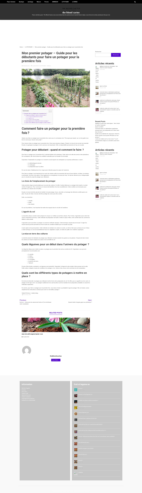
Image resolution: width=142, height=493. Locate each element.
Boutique (21, 1)
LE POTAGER (65, 1)
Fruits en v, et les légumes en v (85, 394)
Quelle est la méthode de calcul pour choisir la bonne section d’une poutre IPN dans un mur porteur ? (110, 102)
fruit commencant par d (83, 442)
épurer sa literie (103, 86)
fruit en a (80, 466)
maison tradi (25, 393)
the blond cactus (71, 12)
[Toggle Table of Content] (49, 111)
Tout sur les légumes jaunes (84, 406)
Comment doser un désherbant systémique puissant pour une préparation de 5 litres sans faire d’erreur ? (110, 94)
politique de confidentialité (28, 400)
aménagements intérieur (28, 398)
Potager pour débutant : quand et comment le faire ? (36, 115)
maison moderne (26, 396)
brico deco (24, 391)
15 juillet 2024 (26, 336)
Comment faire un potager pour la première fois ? (35, 113)
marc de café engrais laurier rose (32, 334)
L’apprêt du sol (31, 118)
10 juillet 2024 (35, 65)
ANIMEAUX (55, 1)
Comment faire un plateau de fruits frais (87, 418)
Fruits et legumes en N (83, 412)
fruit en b (80, 460)
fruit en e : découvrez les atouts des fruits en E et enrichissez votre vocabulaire (96, 436)
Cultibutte (80, 472)
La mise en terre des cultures (33, 119)
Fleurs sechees (11, 1)
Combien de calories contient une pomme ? (88, 400)
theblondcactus (26, 65)
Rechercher (98, 51)
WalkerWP (87, 491)
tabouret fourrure (26, 395)
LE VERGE (74, 1)
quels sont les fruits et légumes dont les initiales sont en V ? (92, 430)
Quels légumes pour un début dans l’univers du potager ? (37, 120)
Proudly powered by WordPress (60, 491)
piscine (46, 1)
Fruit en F (80, 388)
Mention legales (26, 388)
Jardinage (30, 1)
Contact (24, 390)
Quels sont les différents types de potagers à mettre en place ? (38, 122)
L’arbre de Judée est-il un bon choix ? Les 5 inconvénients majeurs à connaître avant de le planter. (110, 110)
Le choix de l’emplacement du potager (35, 116)
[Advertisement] (71, 32)
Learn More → (56, 360)
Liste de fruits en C (82, 454)
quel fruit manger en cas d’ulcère (85, 448)
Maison (39, 1)
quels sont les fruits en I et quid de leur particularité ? (90, 424)
